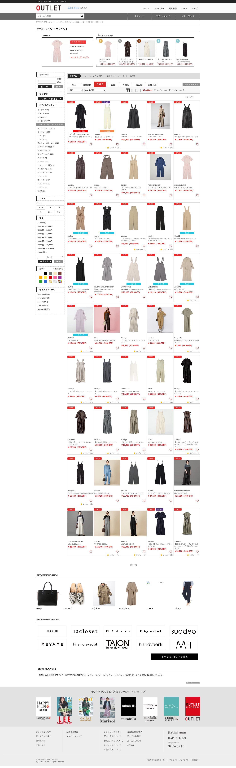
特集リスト (40, 745)
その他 (41, 191)
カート (184, 8)
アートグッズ (44, 180)
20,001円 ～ (42, 252)
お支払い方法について (113, 741)
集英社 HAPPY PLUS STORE (47, 759)
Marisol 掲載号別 (44, 309)
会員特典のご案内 (135, 732)
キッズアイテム (45, 169)
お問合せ (131, 745)
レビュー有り (162, 90)
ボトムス (43, 113)
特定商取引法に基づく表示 (156, 760)
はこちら (78, 8)
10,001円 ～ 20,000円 (46, 248)
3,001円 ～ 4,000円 (45, 234)
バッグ (42, 139)
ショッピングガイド (112, 732)
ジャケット (44, 132)
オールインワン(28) (93, 76)
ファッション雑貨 (46, 147)
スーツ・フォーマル (46, 128)
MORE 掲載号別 (44, 294)
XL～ (50, 212)
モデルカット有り (179, 90)
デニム (42, 117)
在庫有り (149, 90)
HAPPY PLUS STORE (104, 691)
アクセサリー (44, 150)
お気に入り (159, 8)
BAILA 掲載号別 (43, 298)
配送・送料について (112, 736)
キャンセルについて (112, 745)
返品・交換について (112, 749)
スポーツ (42, 158)
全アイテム (139, 16)
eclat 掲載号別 (43, 302)
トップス (43, 110)
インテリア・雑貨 (46, 165)
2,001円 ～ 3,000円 (45, 230)
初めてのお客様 (134, 736)
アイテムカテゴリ (163, 16)
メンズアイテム (45, 172)
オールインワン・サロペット (50, 124)
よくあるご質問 (134, 741)
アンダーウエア (45, 154)
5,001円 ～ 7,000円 (45, 241)
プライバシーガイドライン (179, 760)
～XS (41, 207)
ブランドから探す (43, 732)
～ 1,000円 (42, 223)
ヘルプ (195, 8)
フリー (59, 212)
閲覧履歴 (173, 8)
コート (42, 136)
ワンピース (44, 121)
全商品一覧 (40, 741)
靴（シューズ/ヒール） (48, 143)
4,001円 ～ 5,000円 (45, 237)
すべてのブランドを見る (174, 656)
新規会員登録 (72, 732)
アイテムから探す (43, 736)
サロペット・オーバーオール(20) (120, 76)
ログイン (145, 8)
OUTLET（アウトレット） (45, 22)
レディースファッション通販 (69, 22)
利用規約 (195, 760)
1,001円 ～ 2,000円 (45, 226)
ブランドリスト (188, 16)
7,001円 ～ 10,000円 (45, 245)
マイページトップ (74, 736)
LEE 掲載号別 (43, 305)
